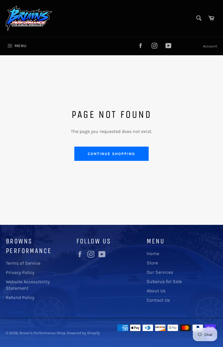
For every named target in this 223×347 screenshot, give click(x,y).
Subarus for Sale (164, 281)
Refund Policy (20, 297)
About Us (156, 290)
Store (152, 263)
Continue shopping (111, 154)
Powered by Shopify (83, 333)
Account (210, 46)
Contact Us (158, 300)
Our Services (160, 272)
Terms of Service (23, 263)
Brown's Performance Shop (42, 333)
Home (153, 253)
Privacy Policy (20, 272)
